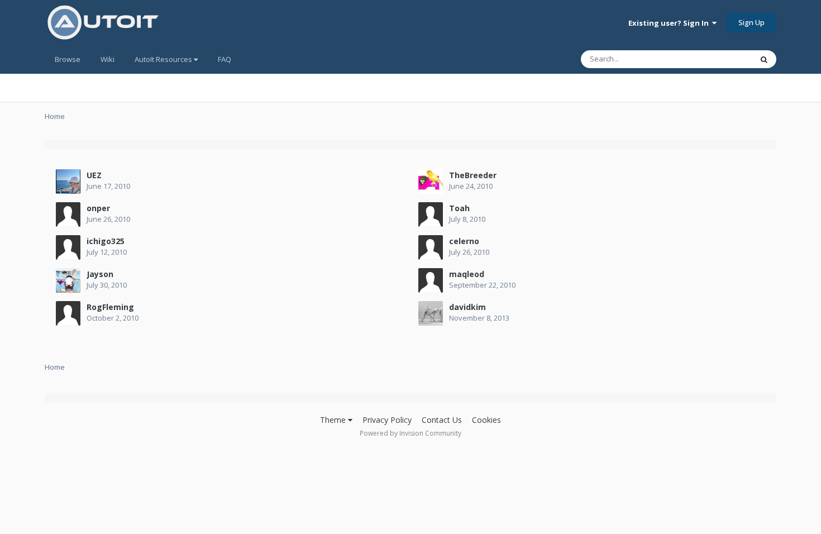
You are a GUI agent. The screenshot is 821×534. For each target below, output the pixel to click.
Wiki (107, 59)
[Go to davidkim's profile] (430, 313)
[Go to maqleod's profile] (430, 280)
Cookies (486, 419)
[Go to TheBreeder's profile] (430, 181)
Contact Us (442, 419)
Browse (67, 59)
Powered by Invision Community (410, 433)
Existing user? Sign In (670, 23)
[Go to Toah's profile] (430, 214)
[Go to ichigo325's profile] (68, 247)
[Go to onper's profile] (68, 214)
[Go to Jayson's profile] (68, 280)
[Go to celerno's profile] (430, 247)
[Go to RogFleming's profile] (68, 313)
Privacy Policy (387, 419)
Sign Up (751, 22)
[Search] (764, 59)
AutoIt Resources (164, 59)
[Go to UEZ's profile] (68, 181)
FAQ (224, 59)
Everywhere (718, 59)
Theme (334, 419)
